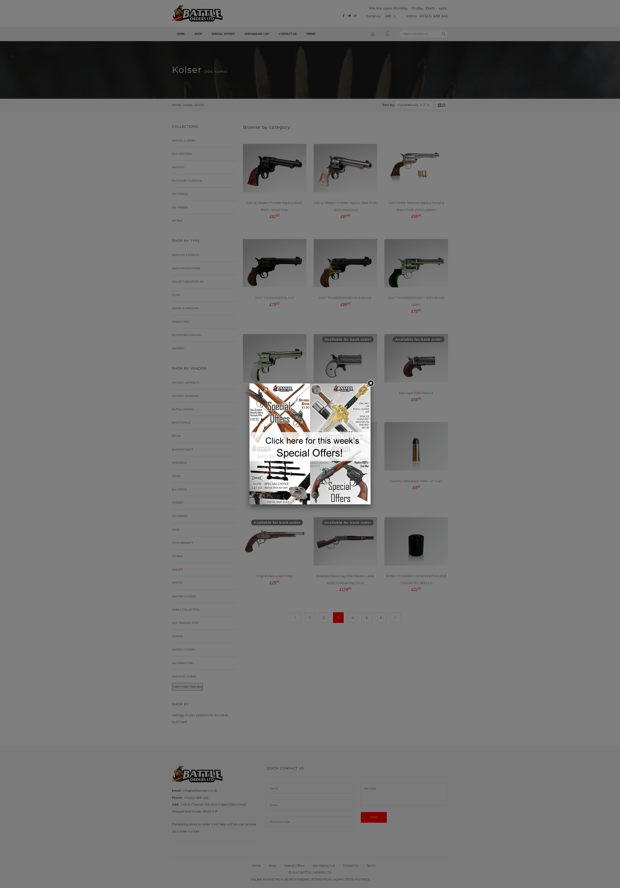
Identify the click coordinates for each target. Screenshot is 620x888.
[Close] (370, 383)
